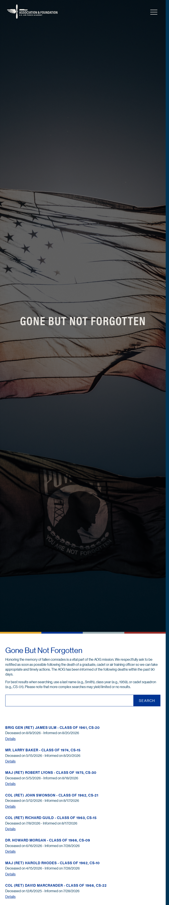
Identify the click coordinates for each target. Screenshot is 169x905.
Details (10, 738)
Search (147, 700)
